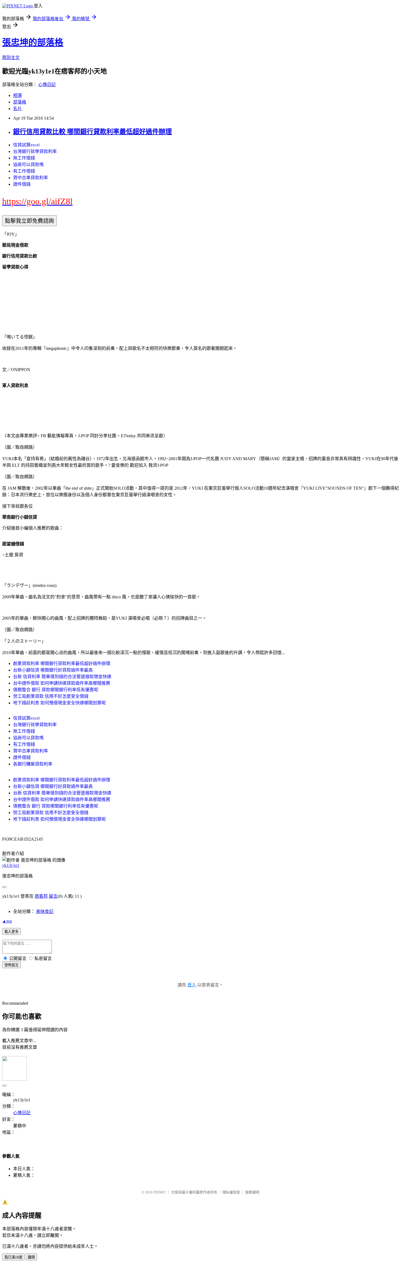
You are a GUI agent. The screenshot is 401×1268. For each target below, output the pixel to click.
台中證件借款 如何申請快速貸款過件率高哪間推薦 (61, 683)
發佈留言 (11, 965)
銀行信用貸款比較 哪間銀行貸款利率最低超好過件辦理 (92, 131)
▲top (7, 921)
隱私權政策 (231, 1192)
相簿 (17, 95)
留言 (53, 896)
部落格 (19, 102)
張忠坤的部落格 (32, 42)
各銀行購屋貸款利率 (32, 764)
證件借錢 (22, 184)
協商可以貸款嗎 (28, 164)
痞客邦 (41, 896)
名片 (17, 108)
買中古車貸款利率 (30, 177)
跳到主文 (11, 57)
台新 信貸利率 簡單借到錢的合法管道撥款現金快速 (62, 676)
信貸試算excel (26, 145)
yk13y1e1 (10, 865)
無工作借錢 (24, 158)
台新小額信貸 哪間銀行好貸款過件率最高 (53, 670)
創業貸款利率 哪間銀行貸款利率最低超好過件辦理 (61, 663)
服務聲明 (252, 1192)
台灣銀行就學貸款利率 (35, 151)
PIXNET (160, 1192)
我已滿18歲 (13, 1257)
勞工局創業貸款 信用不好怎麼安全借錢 (50, 696)
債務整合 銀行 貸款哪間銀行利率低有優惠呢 (55, 689)
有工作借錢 (24, 171)
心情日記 (47, 84)
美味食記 (44, 911)
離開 (31, 1257)
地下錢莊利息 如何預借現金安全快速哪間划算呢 (59, 702)
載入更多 (11, 932)
